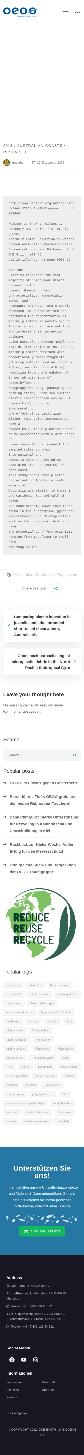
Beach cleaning (59, 985)
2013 (8, 146)
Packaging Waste (43, 1057)
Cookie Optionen (17, 1413)
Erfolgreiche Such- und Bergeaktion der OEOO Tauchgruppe (43, 868)
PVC (65, 1094)
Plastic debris (68, 1066)
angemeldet (29, 705)
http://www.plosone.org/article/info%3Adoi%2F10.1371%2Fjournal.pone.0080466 (41, 209)
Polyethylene (66, 575)
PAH (65, 1057)
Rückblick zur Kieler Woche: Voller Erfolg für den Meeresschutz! (41, 848)
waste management (36, 1121)
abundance (13, 985)
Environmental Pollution (56, 1012)
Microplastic (44, 575)
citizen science (39, 994)
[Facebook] (11, 1359)
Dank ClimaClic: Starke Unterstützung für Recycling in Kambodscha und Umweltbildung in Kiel (44, 824)
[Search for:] (42, 755)
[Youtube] (23, 1359)
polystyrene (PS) (42, 1094)
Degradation (13, 1003)
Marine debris (14, 1030)
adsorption (35, 985)
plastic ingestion (16, 1076)
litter (69, 1021)
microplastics (14, 1057)
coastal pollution (67, 994)
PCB (9, 1066)
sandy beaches (62, 1103)
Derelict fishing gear (42, 1003)
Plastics (69, 1076)
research (14, 152)
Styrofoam (64, 1112)
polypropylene (15, 1094)
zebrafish (63, 1121)
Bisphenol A (13, 994)
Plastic (25, 1066)
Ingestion (52, 1021)
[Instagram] (35, 1359)
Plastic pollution (45, 1076)
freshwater (12, 1021)
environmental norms (19, 1012)
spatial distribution (37, 1112)
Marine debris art (16, 1039)
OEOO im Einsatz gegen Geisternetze (44, 783)
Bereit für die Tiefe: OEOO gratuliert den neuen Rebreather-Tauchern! (43, 800)
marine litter (23, 575)
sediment (12, 1112)
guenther (18, 162)
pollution (11, 1085)
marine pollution (16, 1048)
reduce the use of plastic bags (25, 1103)
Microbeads (42, 1048)
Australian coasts (39, 146)
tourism (11, 1121)
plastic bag (45, 1066)
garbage (33, 1021)
